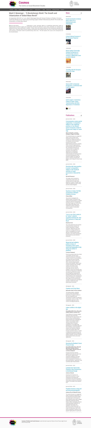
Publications (38, 10)
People (21, 10)
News (44, 9)
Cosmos (11, 9)
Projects (26, 10)
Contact (62, 9)
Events (32, 10)
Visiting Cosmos (55, 9)
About (16, 9)
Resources (48, 9)
